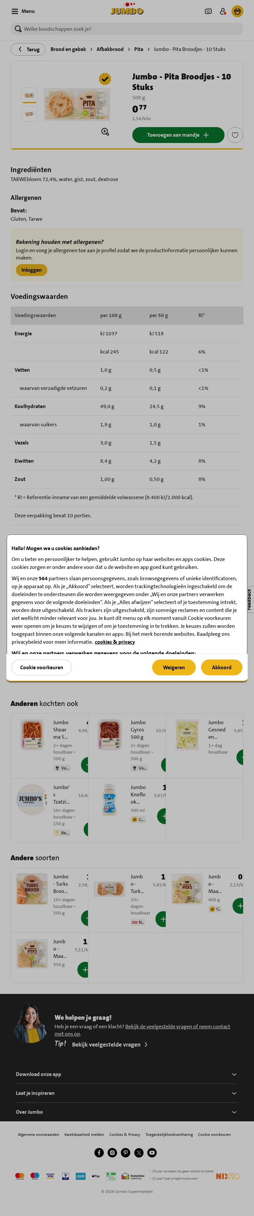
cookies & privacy (115, 641)
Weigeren (174, 667)
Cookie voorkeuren (41, 667)
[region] (127, 608)
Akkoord (222, 667)
